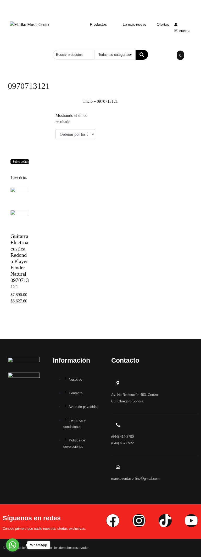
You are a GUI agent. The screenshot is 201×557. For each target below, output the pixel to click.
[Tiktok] (165, 520)
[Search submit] (142, 55)
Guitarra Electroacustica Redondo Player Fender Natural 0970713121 (19, 261)
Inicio (88, 101)
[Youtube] (191, 520)
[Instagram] (139, 520)
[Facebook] (112, 520)
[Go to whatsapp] (12, 544)
